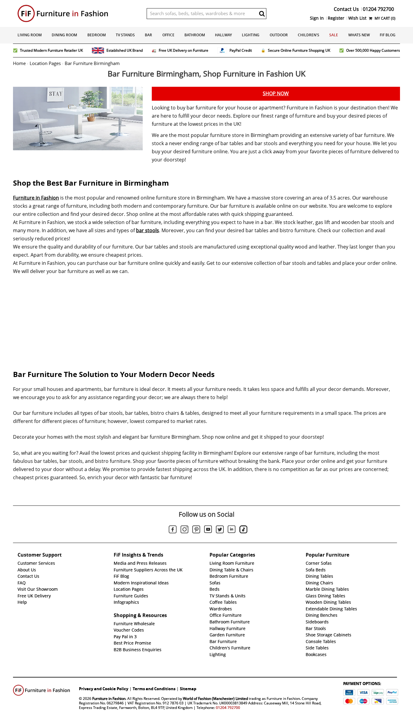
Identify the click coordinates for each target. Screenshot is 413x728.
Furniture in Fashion (36, 198)
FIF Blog (387, 34)
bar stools (147, 230)
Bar (148, 34)
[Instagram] (184, 530)
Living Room (30, 34)
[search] (261, 13)
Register (336, 18)
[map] (206, 317)
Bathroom (194, 34)
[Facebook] (173, 530)
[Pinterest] (196, 530)
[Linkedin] (232, 530)
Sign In (317, 18)
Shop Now (276, 93)
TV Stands (125, 34)
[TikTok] (243, 530)
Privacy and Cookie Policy (103, 688)
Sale (333, 34)
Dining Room (64, 34)
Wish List (357, 18)
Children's (308, 34)
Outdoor (279, 34)
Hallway (223, 34)
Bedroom (96, 34)
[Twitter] (220, 530)
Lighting (250, 34)
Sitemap (188, 688)
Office (168, 34)
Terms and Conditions (154, 688)
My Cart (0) (384, 18)
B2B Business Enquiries (137, 649)
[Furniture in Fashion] (78, 13)
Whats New (359, 34)
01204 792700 (228, 707)
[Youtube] (208, 530)
